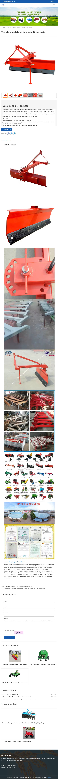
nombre (5, 601)
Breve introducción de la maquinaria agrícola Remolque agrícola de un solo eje (19, 699)
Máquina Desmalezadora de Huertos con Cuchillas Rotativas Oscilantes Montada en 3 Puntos (15, 683)
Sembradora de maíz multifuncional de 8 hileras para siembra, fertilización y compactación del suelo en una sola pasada (15, 664)
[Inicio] (2, 5)
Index (49, 777)
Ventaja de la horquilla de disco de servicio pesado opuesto (17, 696)
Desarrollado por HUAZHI (41, 777)
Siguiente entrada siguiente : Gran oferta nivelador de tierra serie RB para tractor (23, 588)
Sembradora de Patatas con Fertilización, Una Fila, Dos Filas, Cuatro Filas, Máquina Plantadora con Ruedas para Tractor (44, 664)
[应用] (51, 5)
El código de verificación (9, 630)
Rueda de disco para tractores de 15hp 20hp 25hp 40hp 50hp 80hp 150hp (23, 723)
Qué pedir (6, 618)
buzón (5, 607)
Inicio (3, 27)
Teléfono (6, 612)
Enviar (9, 637)
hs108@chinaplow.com (9, 1)
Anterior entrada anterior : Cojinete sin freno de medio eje (17, 586)
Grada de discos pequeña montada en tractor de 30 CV (17, 741)
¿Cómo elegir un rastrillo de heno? (11, 694)
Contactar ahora (7, 129)
